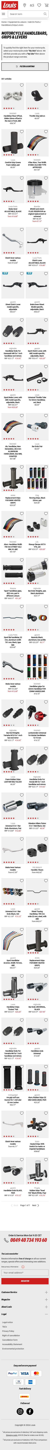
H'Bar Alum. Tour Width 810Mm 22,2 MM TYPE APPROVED (37, 164)
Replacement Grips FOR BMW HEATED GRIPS (12, 500)
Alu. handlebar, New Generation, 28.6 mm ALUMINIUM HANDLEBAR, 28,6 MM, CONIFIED (13, 451)
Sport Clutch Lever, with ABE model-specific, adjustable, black (37, 353)
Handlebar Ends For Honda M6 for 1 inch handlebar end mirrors (37, 781)
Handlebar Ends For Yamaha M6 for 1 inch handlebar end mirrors (13, 1053)
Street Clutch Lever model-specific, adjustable (13, 306)
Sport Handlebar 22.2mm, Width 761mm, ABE (13, 962)
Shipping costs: (12, 1435)
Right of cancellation (11, 1335)
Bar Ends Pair (37, 446)
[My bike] (32, 5)
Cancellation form (10, 1340)
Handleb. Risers (37, 870)
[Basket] (46, 5)
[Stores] (24, 5)
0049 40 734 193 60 (28, 1240)
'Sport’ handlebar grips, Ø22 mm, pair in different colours (13, 593)
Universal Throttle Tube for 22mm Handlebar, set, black (37, 399)
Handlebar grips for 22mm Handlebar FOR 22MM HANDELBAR (37, 688)
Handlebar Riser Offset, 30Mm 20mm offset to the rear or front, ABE (13, 118)
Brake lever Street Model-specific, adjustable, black (37, 306)
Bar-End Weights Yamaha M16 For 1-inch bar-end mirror (13, 735)
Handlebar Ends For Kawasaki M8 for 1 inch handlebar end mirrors (13, 353)
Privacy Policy (8, 1331)
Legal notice (7, 1322)
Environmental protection (13, 1349)
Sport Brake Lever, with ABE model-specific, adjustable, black (13, 399)
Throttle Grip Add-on (37, 116)
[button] (45, 14)
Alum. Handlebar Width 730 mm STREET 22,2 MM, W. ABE (13, 546)
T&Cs (4, 1327)
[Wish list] (39, 5)
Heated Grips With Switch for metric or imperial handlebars (37, 1146)
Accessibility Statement (12, 1344)
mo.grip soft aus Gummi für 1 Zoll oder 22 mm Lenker (12, 1099)
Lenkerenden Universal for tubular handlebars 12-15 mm (37, 735)
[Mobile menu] (3, 14)
